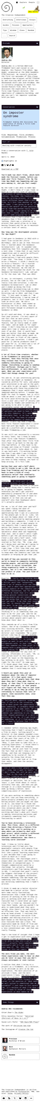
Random (31, 30)
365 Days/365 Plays (29, 1022)
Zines (22, 30)
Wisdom (13, 30)
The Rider (19, 1013)
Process (31, 137)
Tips (5, 30)
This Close (32, 76)
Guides (6, 25)
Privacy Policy (21, 1093)
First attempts (26, 135)
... (4, 36)
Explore (23, 2)
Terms (10, 1093)
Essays (33, 20)
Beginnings (13, 135)
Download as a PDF (10, 169)
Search (12, 36)
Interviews (21, 20)
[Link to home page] (7, 7)
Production (21, 137)
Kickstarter (24, 1092)
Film (4, 135)
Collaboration (8, 137)
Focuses (15, 25)
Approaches (28, 25)
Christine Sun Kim (22, 1026)
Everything (8, 20)
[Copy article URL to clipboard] (10, 165)
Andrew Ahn (7, 60)
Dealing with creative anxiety (16, 146)
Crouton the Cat (26, 1029)
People (32, 2)
